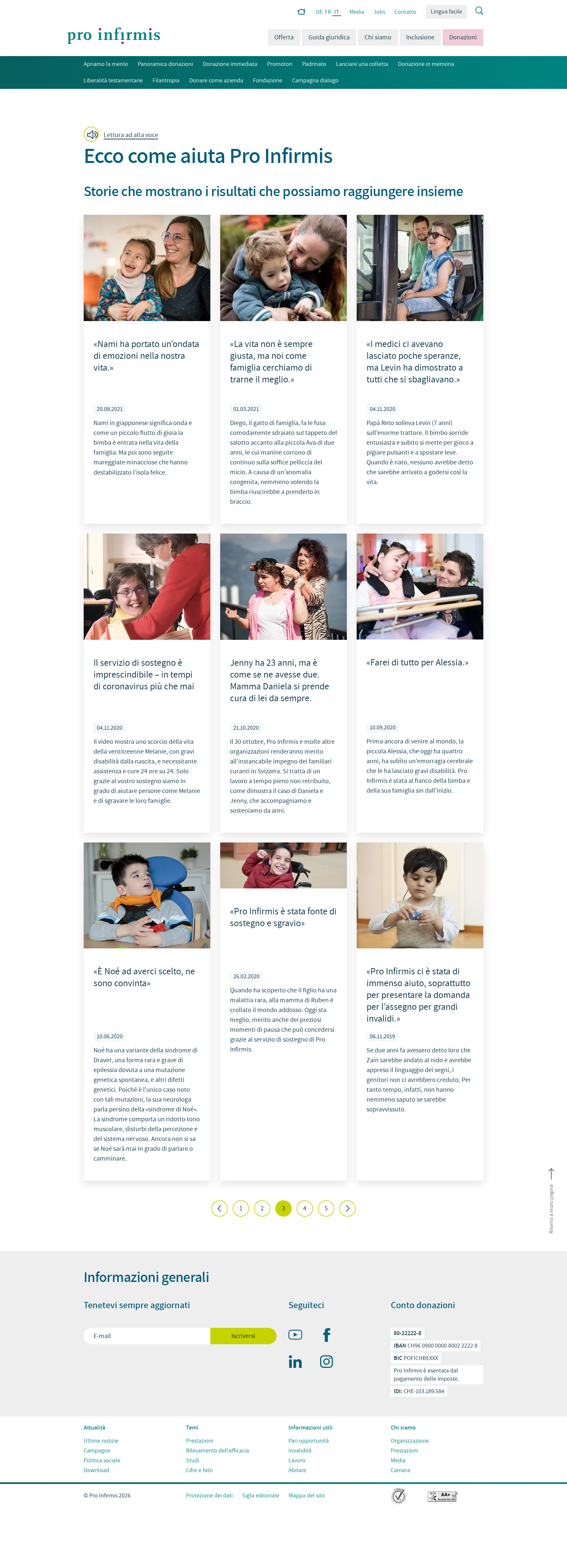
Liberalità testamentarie (113, 80)
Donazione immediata (230, 64)
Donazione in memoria (426, 64)
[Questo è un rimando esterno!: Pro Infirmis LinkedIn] (298, 1363)
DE (319, 12)
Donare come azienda (216, 80)
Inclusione (420, 37)
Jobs (379, 12)
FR (328, 12)
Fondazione (267, 80)
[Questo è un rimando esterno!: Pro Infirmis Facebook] (329, 1336)
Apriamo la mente (106, 64)
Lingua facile (446, 12)
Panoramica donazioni (165, 64)
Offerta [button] (284, 37)
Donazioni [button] (460, 37)
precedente (219, 1208)
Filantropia (166, 80)
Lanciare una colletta (362, 64)
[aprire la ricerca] (475, 11)
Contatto (405, 12)
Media (356, 12)
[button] (123, 135)
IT (336, 12)
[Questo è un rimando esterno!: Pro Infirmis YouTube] (298, 1336)
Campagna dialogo (315, 80)
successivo (347, 1208)
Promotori (279, 64)
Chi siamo (378, 37)
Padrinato (314, 64)
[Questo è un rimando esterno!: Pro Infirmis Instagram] (329, 1363)
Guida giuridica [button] (329, 37)
